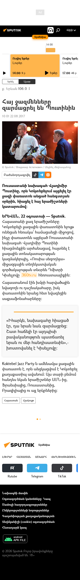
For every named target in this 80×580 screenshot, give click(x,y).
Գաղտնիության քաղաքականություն (28, 516)
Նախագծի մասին (15, 493)
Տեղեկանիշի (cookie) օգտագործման (28, 522)
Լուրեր (17, 63)
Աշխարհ (41, 457)
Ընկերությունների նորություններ (25, 510)
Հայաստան (11, 400)
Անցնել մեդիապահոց (58, 167)
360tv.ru (29, 274)
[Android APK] (15, 539)
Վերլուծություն (63, 457)
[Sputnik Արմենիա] (12, 32)
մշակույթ (28, 400)
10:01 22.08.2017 (13, 116)
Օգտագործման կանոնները (22, 499)
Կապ (47, 499)
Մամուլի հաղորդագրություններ (24, 504)
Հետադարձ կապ (14, 527)
